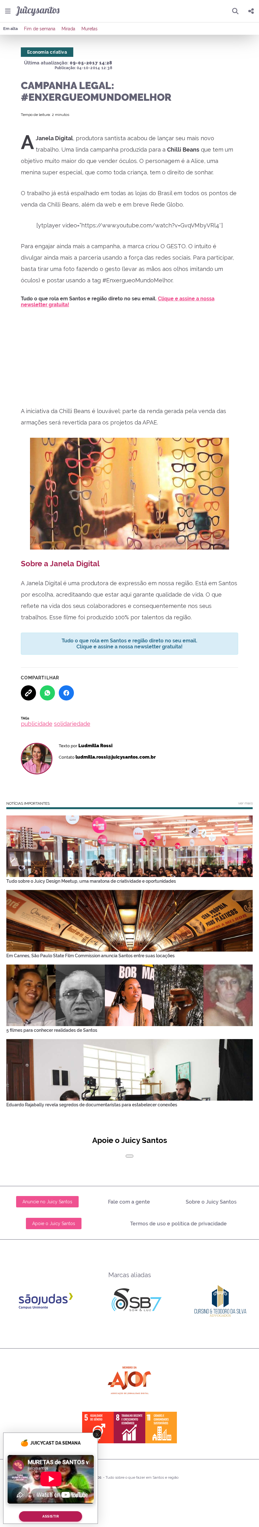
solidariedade (72, 723)
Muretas (89, 28)
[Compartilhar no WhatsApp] (47, 692)
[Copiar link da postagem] (28, 692)
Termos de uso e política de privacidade (178, 1224)
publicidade (36, 723)
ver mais (245, 803)
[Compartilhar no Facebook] (66, 692)
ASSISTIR (50, 1516)
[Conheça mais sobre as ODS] (129, 1427)
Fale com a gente (129, 1202)
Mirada (68, 28)
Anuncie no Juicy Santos (47, 1201)
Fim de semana (39, 28)
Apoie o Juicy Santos (53, 1223)
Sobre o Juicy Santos (211, 1202)
